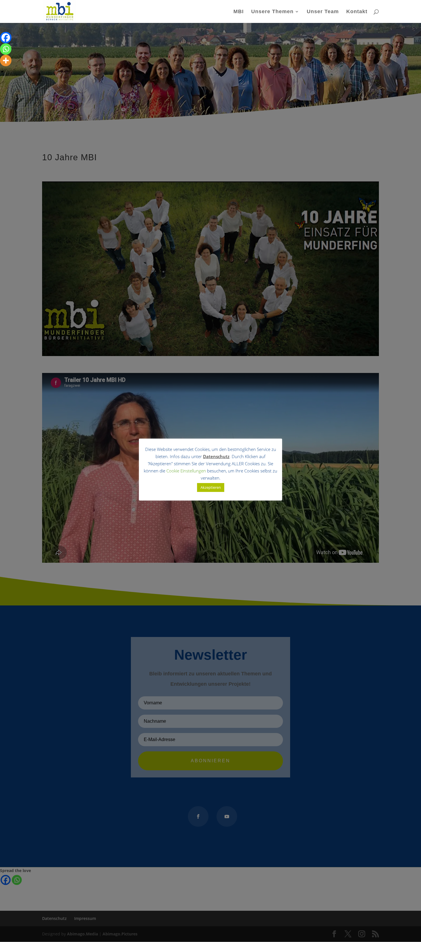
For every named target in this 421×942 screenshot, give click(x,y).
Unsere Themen (272, 11)
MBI (238, 11)
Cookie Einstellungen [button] (186, 471)
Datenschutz (216, 456)
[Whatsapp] (5, 49)
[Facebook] (5, 37)
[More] (5, 60)
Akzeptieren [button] (210, 487)
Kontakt (356, 11)
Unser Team (323, 11)
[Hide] (2, 71)
